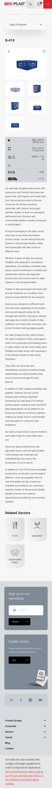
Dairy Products (34, 14)
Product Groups (18, 14)
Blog (7, 743)
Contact (9, 748)
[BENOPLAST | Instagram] (30, 701)
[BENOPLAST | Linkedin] (11, 701)
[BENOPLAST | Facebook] (21, 701)
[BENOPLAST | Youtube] (40, 701)
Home (7, 14)
